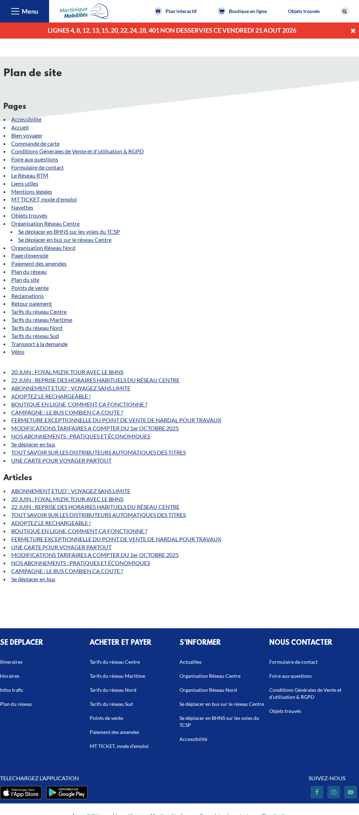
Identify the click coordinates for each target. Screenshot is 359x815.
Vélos (18, 351)
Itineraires (11, 662)
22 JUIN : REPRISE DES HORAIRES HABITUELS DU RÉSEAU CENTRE (95, 380)
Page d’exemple (29, 255)
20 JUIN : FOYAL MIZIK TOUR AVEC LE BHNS (67, 372)
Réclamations (27, 295)
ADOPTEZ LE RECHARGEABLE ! (51, 396)
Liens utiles (24, 183)
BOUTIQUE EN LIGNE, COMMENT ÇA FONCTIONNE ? (79, 404)
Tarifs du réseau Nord (36, 327)
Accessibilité (26, 119)
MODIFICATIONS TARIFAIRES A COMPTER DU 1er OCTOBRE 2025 (95, 428)
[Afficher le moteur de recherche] (344, 11)
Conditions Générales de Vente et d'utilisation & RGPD (77, 151)
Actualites (191, 662)
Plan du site (25, 279)
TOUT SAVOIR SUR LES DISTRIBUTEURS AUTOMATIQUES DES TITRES (98, 452)
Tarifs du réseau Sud (35, 335)
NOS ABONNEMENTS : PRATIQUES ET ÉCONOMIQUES (80, 436)
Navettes (22, 207)
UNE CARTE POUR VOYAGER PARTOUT (61, 460)
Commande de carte (35, 143)
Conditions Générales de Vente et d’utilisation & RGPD (305, 693)
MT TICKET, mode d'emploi (44, 199)
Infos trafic (11, 690)
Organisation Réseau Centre (45, 223)
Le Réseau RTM (29, 175)
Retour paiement (31, 303)
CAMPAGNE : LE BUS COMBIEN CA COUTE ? (67, 412)
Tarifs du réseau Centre (39, 311)
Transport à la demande (39, 343)
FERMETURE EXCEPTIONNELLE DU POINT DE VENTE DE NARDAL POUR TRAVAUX (116, 420)
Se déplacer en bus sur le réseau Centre (64, 239)
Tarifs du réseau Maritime (41, 319)
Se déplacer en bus (33, 444)
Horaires (9, 676)
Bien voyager (26, 135)
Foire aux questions (34, 159)
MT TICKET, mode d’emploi (119, 746)
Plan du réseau (29, 271)
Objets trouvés (304, 11)
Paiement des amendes (39, 263)
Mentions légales (31, 191)
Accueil (20, 127)
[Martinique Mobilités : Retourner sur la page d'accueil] (85, 10)
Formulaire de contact (37, 167)
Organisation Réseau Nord (43, 247)
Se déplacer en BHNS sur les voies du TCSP (69, 231)
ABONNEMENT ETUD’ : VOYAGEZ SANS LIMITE (70, 388)
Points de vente (30, 287)
